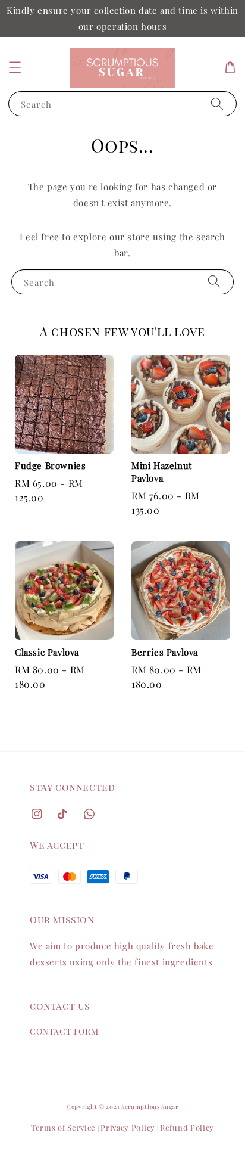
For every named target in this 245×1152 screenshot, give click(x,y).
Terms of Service (63, 1127)
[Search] (217, 103)
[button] (15, 67)
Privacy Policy (127, 1127)
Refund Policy (187, 1127)
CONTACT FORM (64, 1031)
